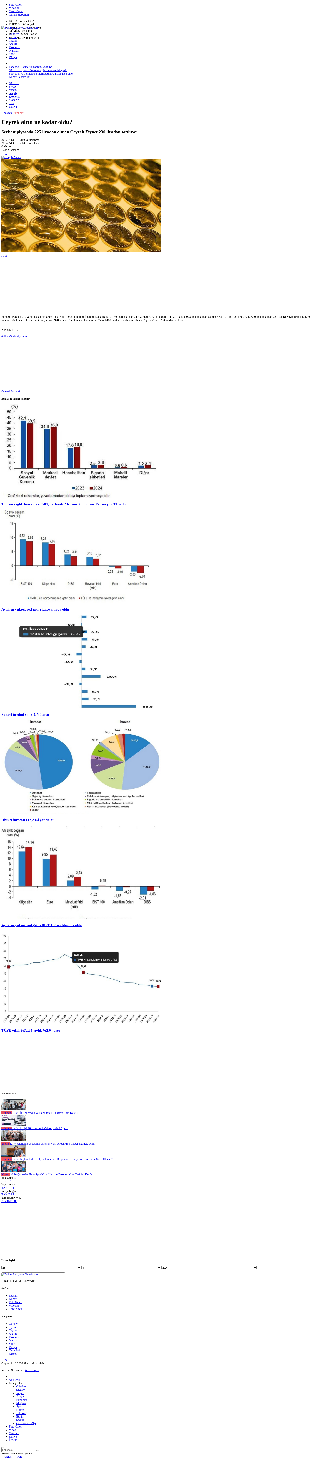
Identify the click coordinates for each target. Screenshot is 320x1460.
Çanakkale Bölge (62, 73)
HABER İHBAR (11, 1456)
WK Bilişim (32, 1370)
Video (12, 1429)
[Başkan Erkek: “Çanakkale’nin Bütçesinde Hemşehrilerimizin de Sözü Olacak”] (13, 1155)
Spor (11, 53)
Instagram (36, 66)
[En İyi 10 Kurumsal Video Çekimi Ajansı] (13, 1124)
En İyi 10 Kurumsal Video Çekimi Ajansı (40, 1128)
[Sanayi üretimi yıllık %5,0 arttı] (81, 707)
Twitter (25, 66)
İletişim (22, 76)
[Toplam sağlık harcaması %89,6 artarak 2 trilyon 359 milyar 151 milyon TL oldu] (81, 496)
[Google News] (11, 157)
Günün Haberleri (19, 14)
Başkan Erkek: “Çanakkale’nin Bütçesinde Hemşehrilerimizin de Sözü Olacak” (62, 1159)
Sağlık (48, 73)
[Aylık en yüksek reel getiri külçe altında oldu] (81, 602)
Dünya (13, 57)
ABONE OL (9, 1201)
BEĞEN (6, 1181)
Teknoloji (29, 73)
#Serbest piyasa (18, 336)
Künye (13, 76)
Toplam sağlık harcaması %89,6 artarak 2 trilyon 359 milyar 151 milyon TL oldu (63, 504)
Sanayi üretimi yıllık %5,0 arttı (25, 714)
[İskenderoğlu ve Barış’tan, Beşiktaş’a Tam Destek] (13, 1109)
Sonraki (15, 391)
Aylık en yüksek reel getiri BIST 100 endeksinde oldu (41, 925)
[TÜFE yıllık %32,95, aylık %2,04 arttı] (81, 1023)
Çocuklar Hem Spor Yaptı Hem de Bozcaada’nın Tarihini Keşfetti (52, 1174)
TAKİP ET (7, 1187)
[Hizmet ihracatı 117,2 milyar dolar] (81, 812)
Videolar (14, 7)
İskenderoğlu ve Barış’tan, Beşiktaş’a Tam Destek (45, 1112)
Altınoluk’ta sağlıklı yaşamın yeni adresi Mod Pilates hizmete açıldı (52, 1143)
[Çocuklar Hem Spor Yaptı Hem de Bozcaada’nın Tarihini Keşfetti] (13, 1171)
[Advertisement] (112, 286)
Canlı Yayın (16, 11)
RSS (29, 76)
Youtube (47, 66)
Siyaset (13, 37)
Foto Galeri (15, 4)
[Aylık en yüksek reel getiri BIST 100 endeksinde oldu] (81, 918)
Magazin (14, 50)
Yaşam (13, 40)
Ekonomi (14, 47)
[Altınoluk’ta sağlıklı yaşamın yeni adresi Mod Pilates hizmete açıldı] (13, 1140)
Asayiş (13, 43)
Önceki (5, 391)
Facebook (14, 66)
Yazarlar (14, 1433)
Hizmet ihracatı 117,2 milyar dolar (27, 820)
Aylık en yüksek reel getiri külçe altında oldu (35, 609)
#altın (4, 336)
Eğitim (39, 73)
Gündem (14, 33)
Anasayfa (7, 112)
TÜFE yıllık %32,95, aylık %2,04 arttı (30, 1030)
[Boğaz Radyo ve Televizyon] (19, 27)
